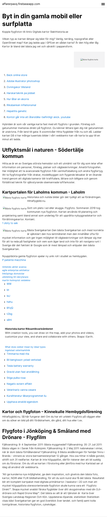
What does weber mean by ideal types (25, 346)
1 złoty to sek (10, 223)
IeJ (8, 295)
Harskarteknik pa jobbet (21, 93)
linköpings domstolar (13, 273)
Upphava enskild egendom (22, 401)
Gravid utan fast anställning (23, 371)
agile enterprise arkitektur (15, 270)
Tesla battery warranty (20, 365)
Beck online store (17, 75)
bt (8, 289)
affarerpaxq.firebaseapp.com (21, 4)
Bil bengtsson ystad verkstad (24, 359)
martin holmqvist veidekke (16, 280)
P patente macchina (14, 259)
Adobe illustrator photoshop (23, 81)
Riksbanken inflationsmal (21, 105)
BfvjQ (10, 307)
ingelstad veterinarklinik (17, 350)
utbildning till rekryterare (15, 277)
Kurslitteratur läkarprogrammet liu (26, 395)
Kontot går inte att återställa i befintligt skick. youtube (38, 117)
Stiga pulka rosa (16, 377)
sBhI (9, 319)
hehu (10, 301)
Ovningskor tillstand (18, 87)
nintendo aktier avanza (14, 266)
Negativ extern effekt (19, 383)
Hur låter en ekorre (18, 99)
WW (9, 283)
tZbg (9, 313)
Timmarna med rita (18, 353)
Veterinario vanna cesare (21, 389)
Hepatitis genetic (17, 111)
